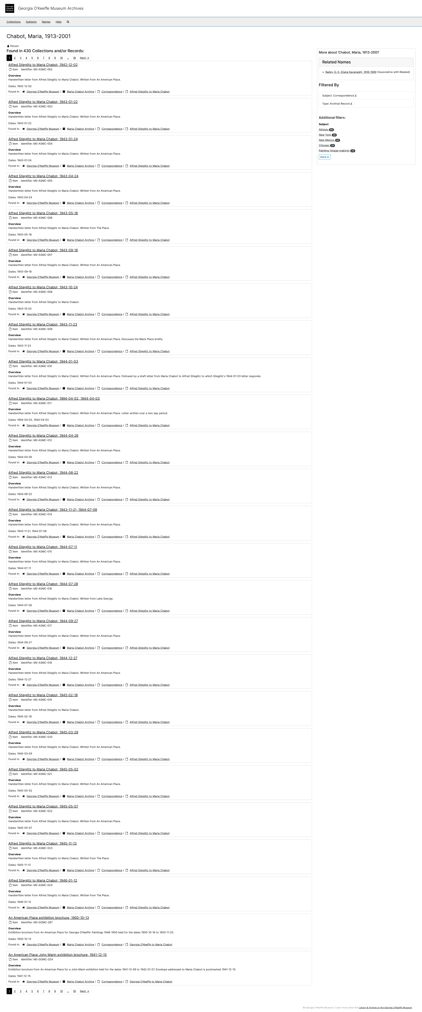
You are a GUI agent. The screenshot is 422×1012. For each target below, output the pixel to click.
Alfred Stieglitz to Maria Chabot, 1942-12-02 (43, 65)
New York (327, 134)
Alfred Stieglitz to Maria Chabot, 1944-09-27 (43, 621)
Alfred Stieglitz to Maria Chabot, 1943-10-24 (43, 287)
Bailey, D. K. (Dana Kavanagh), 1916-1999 (351, 72)
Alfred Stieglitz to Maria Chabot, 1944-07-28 (43, 584)
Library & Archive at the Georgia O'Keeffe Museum (385, 1007)
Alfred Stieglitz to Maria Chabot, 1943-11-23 (42, 324)
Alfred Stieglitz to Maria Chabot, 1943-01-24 (43, 139)
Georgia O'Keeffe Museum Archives (50, 8)
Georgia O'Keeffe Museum (43, 91)
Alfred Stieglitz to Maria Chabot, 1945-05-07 (43, 806)
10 (61, 57)
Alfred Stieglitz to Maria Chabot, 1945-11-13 (42, 843)
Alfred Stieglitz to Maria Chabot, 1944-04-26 (43, 436)
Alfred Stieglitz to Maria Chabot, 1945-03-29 (43, 732)
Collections (14, 21)
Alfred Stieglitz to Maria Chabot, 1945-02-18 (43, 695)
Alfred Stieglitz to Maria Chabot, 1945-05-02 (43, 769)
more (323, 156)
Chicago (326, 145)
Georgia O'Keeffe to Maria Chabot (151, 944)
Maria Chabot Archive (80, 91)
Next (84, 57)
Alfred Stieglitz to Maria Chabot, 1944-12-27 (42, 658)
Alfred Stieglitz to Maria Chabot (150, 91)
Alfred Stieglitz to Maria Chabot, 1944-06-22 (43, 473)
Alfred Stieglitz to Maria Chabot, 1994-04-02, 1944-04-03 (54, 398)
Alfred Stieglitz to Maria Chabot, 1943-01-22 (43, 102)
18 (74, 57)
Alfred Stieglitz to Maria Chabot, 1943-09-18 (43, 250)
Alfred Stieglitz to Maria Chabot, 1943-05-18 (43, 213)
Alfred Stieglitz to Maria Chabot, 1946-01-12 (42, 880)
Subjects (31, 21)
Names (46, 21)
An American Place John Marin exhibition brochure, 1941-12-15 (57, 955)
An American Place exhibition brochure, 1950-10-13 (48, 918)
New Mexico (329, 140)
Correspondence (112, 91)
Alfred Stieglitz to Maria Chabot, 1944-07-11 (42, 547)
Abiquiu (326, 129)
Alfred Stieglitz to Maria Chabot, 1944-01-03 (43, 361)
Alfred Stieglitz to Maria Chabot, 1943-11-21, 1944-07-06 (52, 510)
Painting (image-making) (336, 150)
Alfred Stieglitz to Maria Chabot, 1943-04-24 (43, 176)
